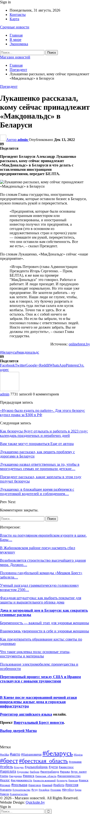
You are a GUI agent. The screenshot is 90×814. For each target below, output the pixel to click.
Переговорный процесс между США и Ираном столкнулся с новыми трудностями (40, 679)
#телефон (44, 790)
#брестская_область (43, 760)
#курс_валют (79, 771)
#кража (65, 771)
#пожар (5, 785)
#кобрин (34, 771)
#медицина (15, 776)
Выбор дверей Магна (18, 731)
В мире (15, 40)
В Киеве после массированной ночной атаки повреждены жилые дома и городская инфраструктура (38, 701)
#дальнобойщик (36, 767)
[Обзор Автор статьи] (9, 390)
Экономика (19, 44)
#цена (78, 789)
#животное (66, 767)
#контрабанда (49, 771)
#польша (19, 784)
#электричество (19, 794)
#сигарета (6, 789)
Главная (16, 35)
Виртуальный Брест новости (39, 722)
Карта (14, 19)
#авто (15, 754)
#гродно (19, 767)
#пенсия (73, 780)
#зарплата (8, 771)
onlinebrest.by (79, 344)
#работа (58, 785)
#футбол (68, 789)
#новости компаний (44, 780)
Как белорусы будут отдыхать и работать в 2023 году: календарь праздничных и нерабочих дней (44, 433)
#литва (4, 776)
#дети (53, 767)
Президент (9, 86)
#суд (34, 789)
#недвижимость (21, 780)
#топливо (55, 789)
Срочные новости (14, 27)
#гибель (6, 766)
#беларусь (8, 352)
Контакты (18, 15)
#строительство (21, 790)
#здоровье (23, 771)
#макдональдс (27, 352)
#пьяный (47, 785)
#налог (5, 780)
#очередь (62, 780)
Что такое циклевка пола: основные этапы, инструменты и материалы (35, 654)
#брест (9, 760)
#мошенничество (69, 776)
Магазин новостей (15, 57)
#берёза (78, 754)
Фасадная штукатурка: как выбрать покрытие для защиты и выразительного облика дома (40, 600)
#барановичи (31, 754)
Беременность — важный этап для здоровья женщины (44, 623)
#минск (28, 776)
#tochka (4, 754)
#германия (75, 761)
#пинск (83, 780)
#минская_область (45, 776)
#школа (4, 794)
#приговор (34, 785)
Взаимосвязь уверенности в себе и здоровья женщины (44, 631)
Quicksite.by (35, 802)
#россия (71, 785)
